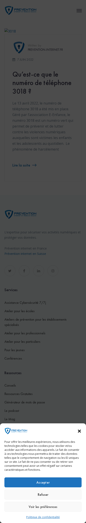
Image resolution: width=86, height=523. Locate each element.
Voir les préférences (43, 507)
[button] (79, 431)
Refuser (43, 494)
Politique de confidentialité (43, 517)
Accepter (43, 482)
